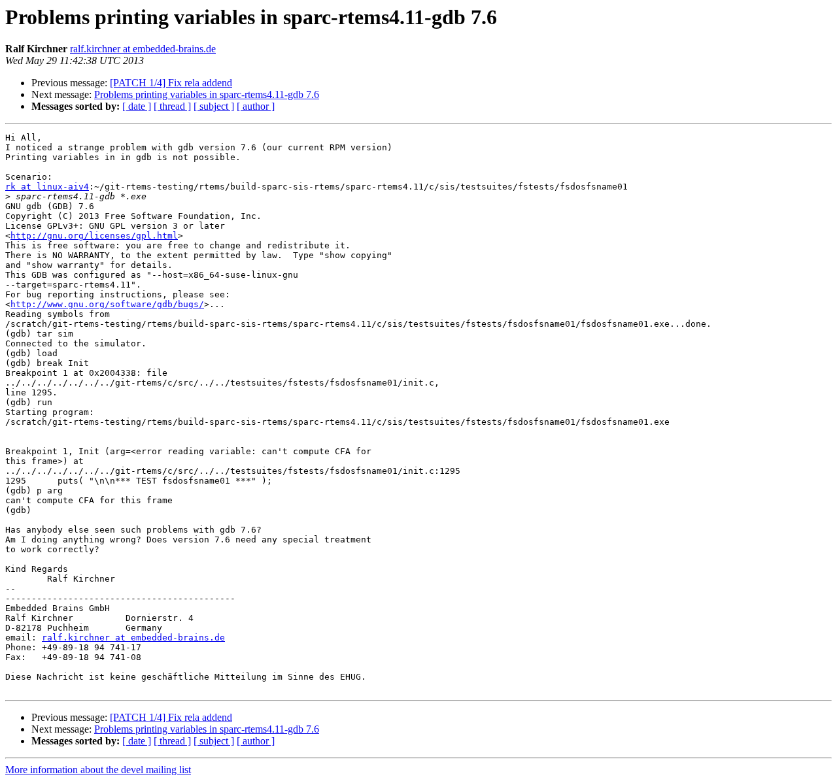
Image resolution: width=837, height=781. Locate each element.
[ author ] (256, 106)
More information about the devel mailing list (98, 769)
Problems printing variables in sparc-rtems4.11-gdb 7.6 (206, 94)
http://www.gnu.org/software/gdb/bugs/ (107, 304)
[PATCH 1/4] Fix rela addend (171, 82)
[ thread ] (172, 106)
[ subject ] (214, 106)
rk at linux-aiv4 (47, 186)
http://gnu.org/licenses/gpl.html (94, 236)
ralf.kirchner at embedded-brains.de (143, 48)
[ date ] (136, 106)
